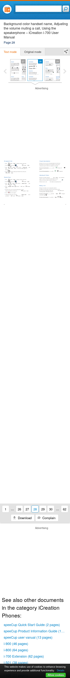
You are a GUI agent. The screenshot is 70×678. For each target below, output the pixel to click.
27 (27, 509)
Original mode (32, 52)
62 (64, 509)
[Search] (66, 9)
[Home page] (7, 9)
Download (24, 517)
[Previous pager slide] (5, 71)
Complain (48, 517)
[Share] (66, 51)
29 (43, 509)
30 (50, 509)
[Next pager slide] (65, 71)
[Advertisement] (35, 121)
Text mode (10, 52)
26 (19, 509)
